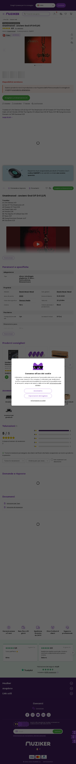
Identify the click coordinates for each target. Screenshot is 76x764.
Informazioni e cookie (38, 401)
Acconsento (38, 391)
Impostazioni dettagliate (38, 396)
